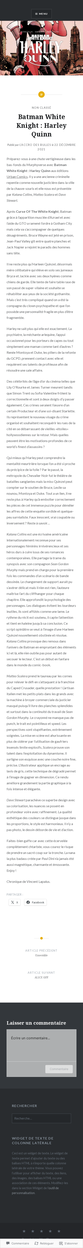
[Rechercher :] (41, 1118)
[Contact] (33, 1231)
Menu (43, 13)
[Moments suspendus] (59, 1231)
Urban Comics (17, 177)
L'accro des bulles (35, 144)
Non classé (41, 107)
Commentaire (59, 1069)
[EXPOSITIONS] (41, 1231)
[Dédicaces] (24, 1231)
